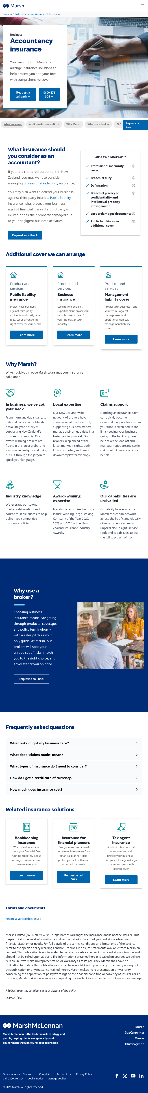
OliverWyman (134, 1044)
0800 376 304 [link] (49, 94)
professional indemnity (41, 183)
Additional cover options (44, 124)
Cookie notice (35, 1078)
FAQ (119, 124)
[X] (125, 1075)
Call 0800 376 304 (13, 1078)
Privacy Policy (84, 1074)
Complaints (46, 1074)
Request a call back (133, 125)
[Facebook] (116, 1076)
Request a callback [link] (23, 94)
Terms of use (64, 1074)
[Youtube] (133, 1075)
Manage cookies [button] (57, 1078)
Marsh (139, 1027)
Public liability (60, 197)
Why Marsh (73, 124)
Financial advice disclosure (23, 919)
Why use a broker (98, 124)
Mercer (139, 1038)
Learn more (26, 335)
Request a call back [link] (31, 679)
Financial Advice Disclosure (19, 1074)
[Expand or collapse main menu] (142, 6)
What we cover (13, 124)
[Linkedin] (141, 1075)
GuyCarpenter (134, 1032)
